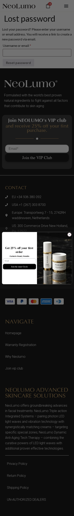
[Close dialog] (69, 234)
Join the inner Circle (19, 266)
